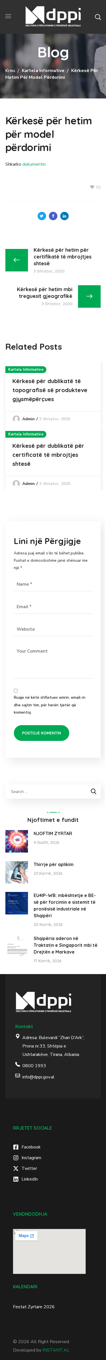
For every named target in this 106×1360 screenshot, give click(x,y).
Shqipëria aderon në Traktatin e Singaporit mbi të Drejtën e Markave (66, 945)
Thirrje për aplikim (53, 864)
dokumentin (34, 164)
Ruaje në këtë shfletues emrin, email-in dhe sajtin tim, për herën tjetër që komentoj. (49, 705)
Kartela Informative (43, 71)
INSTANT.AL (56, 1350)
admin (28, 419)
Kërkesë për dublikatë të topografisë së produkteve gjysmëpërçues (49, 390)
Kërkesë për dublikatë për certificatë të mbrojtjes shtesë (48, 454)
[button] (98, 17)
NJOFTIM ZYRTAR (53, 833)
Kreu (10, 71)
